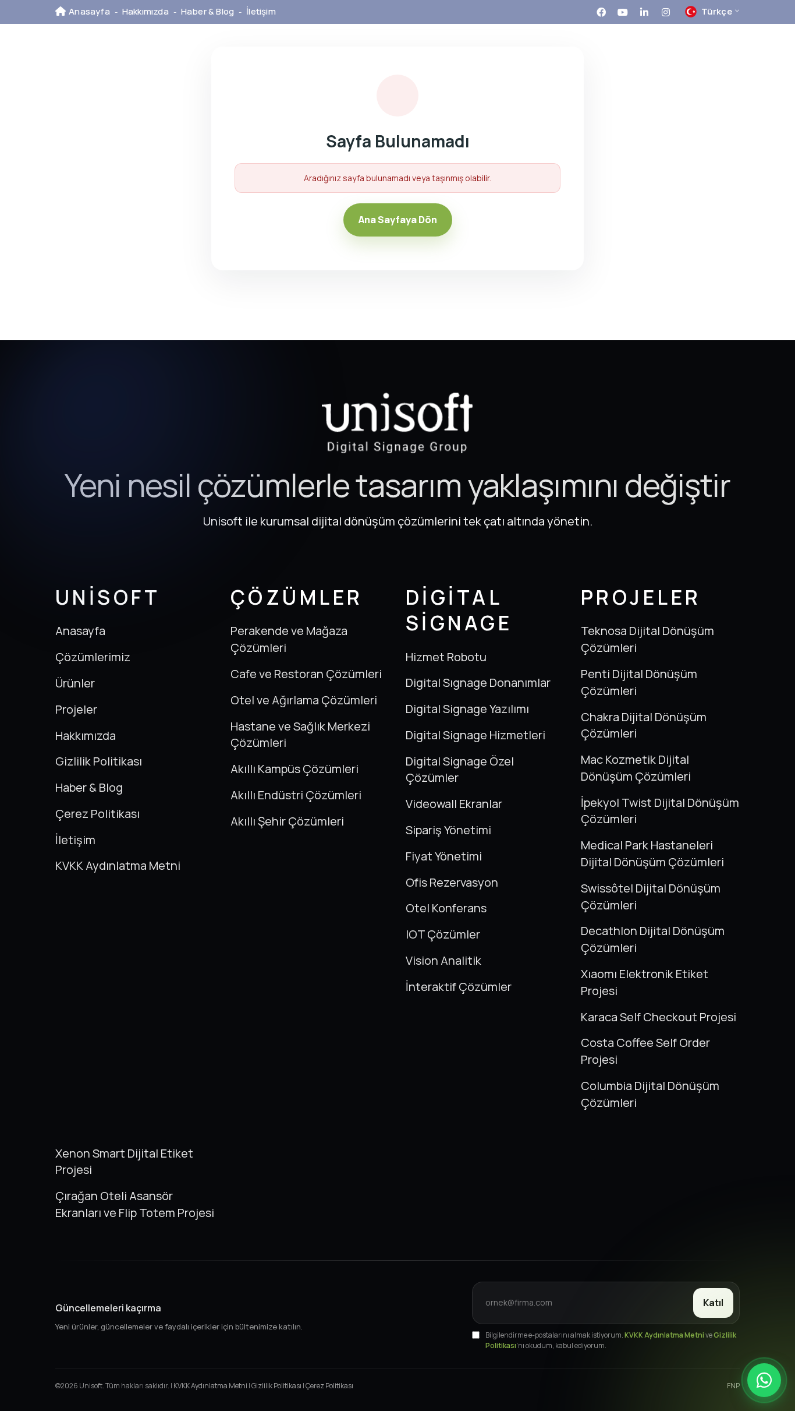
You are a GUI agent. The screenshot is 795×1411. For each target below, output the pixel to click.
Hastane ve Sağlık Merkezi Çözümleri (300, 734)
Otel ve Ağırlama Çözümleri (303, 700)
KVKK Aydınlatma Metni (117, 865)
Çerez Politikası (97, 813)
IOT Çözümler (443, 934)
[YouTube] (623, 11)
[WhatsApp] (764, 1380)
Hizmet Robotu (446, 657)
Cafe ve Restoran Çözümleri (306, 674)
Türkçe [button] (708, 12)
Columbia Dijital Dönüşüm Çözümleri (650, 1094)
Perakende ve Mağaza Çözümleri (288, 639)
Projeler (518, 55)
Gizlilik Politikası (98, 761)
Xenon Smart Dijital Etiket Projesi (124, 1161)
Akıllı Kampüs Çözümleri (294, 769)
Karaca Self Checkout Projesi (658, 1017)
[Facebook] (601, 11)
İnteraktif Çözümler (459, 986)
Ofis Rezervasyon (452, 882)
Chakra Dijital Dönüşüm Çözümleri (644, 725)
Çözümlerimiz (363, 55)
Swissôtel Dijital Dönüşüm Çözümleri (651, 896)
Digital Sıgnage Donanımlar (478, 682)
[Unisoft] (113, 56)
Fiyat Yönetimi (444, 856)
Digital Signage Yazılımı (467, 709)
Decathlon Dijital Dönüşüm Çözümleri (653, 939)
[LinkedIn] (644, 11)
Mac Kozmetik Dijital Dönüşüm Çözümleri (636, 768)
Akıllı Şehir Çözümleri (287, 821)
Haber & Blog (207, 11)
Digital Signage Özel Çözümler (460, 769)
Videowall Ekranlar (454, 804)
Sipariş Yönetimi (448, 830)
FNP (733, 1386)
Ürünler (449, 55)
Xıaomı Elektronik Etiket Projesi (644, 982)
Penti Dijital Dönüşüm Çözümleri (639, 682)
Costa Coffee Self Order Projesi (645, 1051)
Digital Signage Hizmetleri (475, 735)
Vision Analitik (443, 960)
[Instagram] (666, 11)
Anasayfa (89, 11)
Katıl (713, 1302)
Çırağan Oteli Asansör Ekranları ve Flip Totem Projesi (134, 1204)
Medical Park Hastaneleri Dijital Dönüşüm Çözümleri (652, 853)
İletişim (261, 11)
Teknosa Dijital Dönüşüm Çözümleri (647, 639)
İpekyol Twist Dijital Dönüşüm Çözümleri (660, 811)
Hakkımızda (145, 11)
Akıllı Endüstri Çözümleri (295, 795)
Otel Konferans (446, 908)
